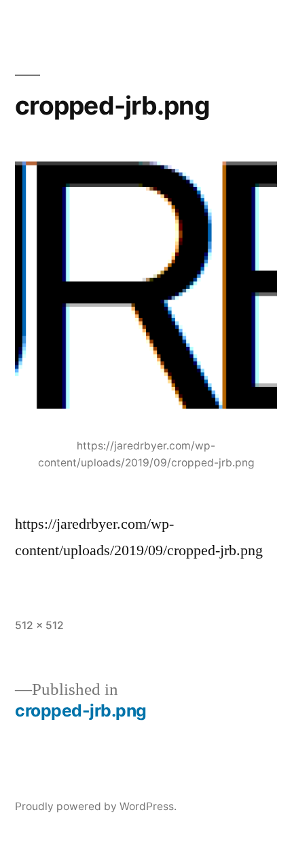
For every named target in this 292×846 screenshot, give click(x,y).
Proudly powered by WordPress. (96, 806)
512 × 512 (39, 625)
